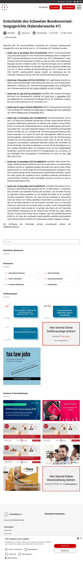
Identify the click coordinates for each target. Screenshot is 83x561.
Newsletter (69, 7)
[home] (4, 7)
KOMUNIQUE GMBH (18, 520)
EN (46, 7)
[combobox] (78, 538)
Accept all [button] (65, 546)
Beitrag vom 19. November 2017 (31, 113)
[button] (79, 7)
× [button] (80, 538)
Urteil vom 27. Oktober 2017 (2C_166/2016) (52, 110)
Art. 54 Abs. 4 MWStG (38, 88)
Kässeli (55, 7)
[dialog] (41, 548)
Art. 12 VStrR (56, 88)
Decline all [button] (65, 551)
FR (43, 7)
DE (40, 7)
